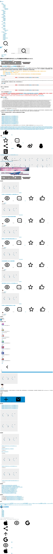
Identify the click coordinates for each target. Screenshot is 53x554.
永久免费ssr (11, 129)
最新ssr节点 (3, 129)
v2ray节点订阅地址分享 (28, 127)
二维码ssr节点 (48, 127)
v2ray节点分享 (18, 127)
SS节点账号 (10, 127)
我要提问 (6, 33)
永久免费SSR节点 (15, 129)
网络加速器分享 (31, 129)
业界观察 (4, 28)
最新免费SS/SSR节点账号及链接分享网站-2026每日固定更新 (9, 485)
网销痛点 (4, 20)
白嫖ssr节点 (18, 129)
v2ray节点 (15, 127)
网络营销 (3, 511)
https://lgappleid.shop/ (41, 95)
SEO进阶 (4, 6)
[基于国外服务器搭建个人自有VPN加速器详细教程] (10, 259)
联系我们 (4, 39)
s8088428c (3, 331)
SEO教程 (3, 510)
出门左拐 (9, 72)
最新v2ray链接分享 (7, 129)
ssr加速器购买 (6, 126)
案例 (2, 21)
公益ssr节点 (28, 128)
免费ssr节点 (3, 75)
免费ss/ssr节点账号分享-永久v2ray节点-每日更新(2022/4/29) (9, 489)
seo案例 (4, 22)
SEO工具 (4, 7)
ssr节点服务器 (22, 126)
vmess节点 (41, 127)
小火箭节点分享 (48, 128)
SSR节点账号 (4, 66)
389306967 (3, 325)
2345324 (3, 354)
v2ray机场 (13, 127)
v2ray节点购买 (32, 127)
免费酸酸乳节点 (14, 128)
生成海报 (12, 148)
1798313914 (3, 360)
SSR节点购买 (50, 126)
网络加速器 (27, 129)
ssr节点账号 (8, 93)
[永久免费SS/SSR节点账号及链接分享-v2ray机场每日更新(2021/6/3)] (10, 192)
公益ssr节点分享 (32, 128)
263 (25, 200)
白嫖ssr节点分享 (22, 129)
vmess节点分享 (45, 127)
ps (0, 503)
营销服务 (4, 34)
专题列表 (4, 35)
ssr (1, 80)
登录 (0, 46)
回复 (2, 345)
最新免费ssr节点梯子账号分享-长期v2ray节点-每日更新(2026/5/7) (10, 118)
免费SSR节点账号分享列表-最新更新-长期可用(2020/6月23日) (9, 491)
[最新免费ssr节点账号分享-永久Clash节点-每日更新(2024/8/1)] (10, 444)
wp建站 (4, 15)
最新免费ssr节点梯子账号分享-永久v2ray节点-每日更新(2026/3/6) (10, 120)
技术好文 (4, 29)
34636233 (3, 337)
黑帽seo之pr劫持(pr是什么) (5, 451)
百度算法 (4, 13)
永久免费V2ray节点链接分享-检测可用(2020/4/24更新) (8, 305)
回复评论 (30, 77)
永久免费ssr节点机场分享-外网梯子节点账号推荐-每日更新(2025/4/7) (10, 480)
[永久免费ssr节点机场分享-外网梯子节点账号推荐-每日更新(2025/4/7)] (10, 479)
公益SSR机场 (25, 128)
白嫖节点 (25, 129)
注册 (2, 46)
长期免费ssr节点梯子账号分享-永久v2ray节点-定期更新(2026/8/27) (10, 405)
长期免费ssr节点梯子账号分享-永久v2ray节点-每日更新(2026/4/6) (10, 119)
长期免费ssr (42, 129)
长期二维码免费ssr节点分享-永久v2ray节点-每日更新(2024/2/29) (10, 283)
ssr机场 (6, 72)
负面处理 (4, 23)
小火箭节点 (44, 128)
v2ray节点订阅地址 (22, 127)
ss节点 (3, 83)
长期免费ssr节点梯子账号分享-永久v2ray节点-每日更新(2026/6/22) (10, 117)
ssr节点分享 (18, 126)
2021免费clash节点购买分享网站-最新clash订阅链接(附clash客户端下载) (11, 486)
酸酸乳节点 (34, 129)
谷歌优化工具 (6, 9)
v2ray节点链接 (13, 66)
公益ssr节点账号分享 (40, 128)
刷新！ (38, 77)
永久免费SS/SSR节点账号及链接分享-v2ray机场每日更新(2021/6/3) (10, 194)
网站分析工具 (6, 8)
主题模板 (4, 16)
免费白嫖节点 (6, 128)
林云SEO (1, 60)
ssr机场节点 (13, 126)
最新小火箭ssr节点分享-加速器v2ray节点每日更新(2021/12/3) (9, 490)
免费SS (51, 127)
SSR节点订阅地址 (33, 126)
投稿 (0, 47)
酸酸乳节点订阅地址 (38, 129)
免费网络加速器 (10, 128)
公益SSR (22, 128)
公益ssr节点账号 (36, 128)
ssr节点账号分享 (46, 126)
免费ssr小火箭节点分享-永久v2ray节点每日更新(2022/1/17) (9, 492)
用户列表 (4, 36)
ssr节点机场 (29, 126)
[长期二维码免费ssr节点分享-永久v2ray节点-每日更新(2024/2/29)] (10, 281)
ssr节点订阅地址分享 (38, 126)
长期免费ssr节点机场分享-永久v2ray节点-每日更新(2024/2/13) (9, 466)
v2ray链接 (39, 127)
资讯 (2, 27)
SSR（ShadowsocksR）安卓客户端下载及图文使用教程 (9, 216)
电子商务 (4, 26)
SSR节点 (2, 79)
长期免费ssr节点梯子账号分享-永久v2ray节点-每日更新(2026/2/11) (10, 121)
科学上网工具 (6, 30)
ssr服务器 (9, 126)
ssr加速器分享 (2, 126)
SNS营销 (4, 19)
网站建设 (3, 14)
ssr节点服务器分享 (26, 126)
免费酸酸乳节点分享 (18, 128)
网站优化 (3, 10)
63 (24, 289)
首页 (2, 3)
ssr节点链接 (33, 503)
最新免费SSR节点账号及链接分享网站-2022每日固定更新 (31, 93)
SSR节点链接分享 (5, 127)
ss (3, 503)
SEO (2, 503)
